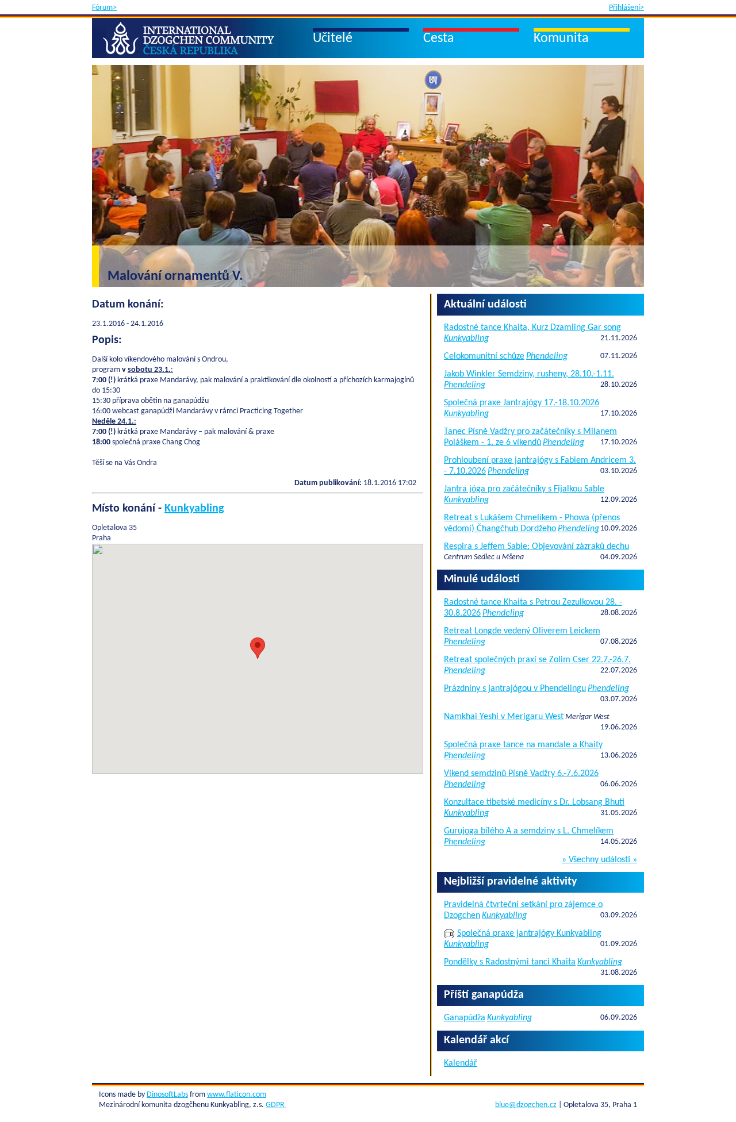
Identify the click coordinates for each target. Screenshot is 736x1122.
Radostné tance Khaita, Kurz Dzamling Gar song (532, 327)
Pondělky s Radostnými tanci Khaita (510, 962)
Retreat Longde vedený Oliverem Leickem (522, 631)
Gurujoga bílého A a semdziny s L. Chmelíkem (529, 831)
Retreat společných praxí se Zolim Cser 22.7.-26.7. (537, 659)
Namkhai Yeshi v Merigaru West (504, 716)
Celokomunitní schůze (484, 356)
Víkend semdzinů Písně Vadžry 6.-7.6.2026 (521, 773)
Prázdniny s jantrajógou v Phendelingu (515, 688)
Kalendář (460, 1063)
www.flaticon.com (236, 1094)
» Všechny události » (599, 859)
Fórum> (104, 7)
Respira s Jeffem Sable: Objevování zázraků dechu (536, 546)
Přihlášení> (626, 7)
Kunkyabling (194, 508)
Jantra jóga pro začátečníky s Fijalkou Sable (524, 489)
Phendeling (547, 356)
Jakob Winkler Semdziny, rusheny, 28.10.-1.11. (529, 374)
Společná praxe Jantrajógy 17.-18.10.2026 (521, 403)
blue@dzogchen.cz (526, 1105)
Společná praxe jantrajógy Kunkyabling (529, 933)
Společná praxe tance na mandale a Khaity (523, 745)
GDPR (276, 1105)
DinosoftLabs (167, 1094)
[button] (257, 648)
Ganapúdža (464, 1018)
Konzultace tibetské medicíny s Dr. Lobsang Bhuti (534, 802)
